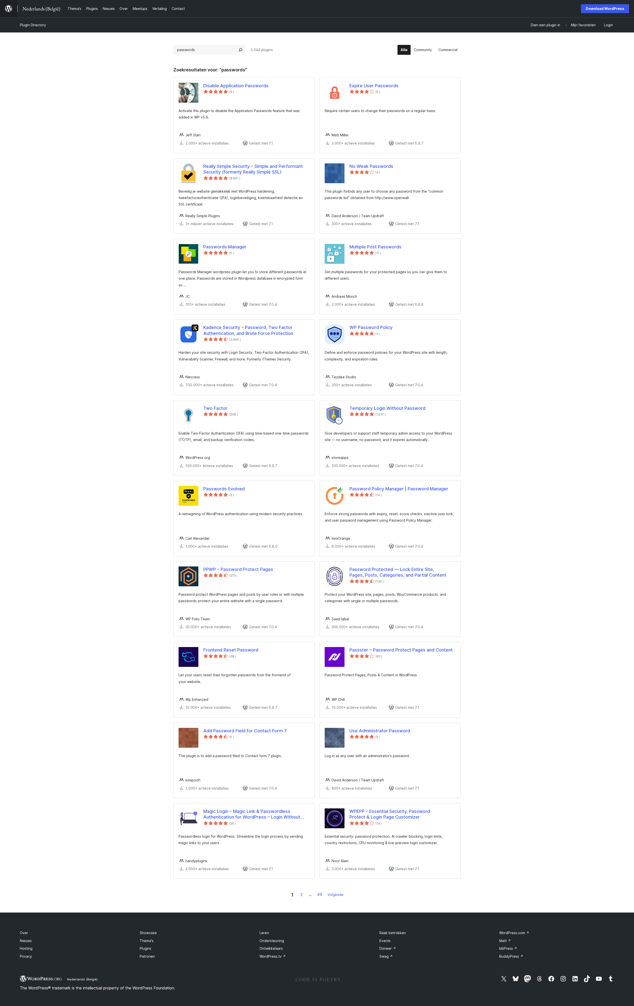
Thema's (147, 941)
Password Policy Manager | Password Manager (398, 488)
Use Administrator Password (379, 730)
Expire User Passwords (373, 85)
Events (385, 941)
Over (24, 933)
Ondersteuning (272, 941)
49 (319, 894)
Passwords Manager (224, 246)
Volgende (335, 894)
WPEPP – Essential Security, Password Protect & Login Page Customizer (389, 814)
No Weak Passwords (371, 166)
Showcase (148, 933)
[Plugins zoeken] (240, 50)
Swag (386, 956)
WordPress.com (514, 933)
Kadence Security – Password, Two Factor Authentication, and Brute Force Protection (248, 330)
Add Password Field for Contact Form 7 (245, 730)
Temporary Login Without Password (387, 408)
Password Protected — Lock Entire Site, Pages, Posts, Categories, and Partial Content (397, 572)
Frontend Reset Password (230, 649)
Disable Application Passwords (235, 85)
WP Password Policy (371, 327)
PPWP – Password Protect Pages (238, 569)
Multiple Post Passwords (375, 246)
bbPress (508, 948)
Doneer (387, 948)
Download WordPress (605, 8)
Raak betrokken (392, 933)
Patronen (147, 956)
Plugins (145, 948)
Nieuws (26, 941)
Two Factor (215, 408)
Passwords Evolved (224, 488)
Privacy (26, 956)
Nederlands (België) (82, 979)
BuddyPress (511, 956)
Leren (264, 933)
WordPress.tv (273, 956)
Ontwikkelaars (271, 948)
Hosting (26, 948)
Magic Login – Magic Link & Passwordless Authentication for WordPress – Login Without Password (251, 814)
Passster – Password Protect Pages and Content (401, 649)
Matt (505, 941)
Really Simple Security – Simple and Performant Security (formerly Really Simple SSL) (253, 169)
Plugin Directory (33, 25)
